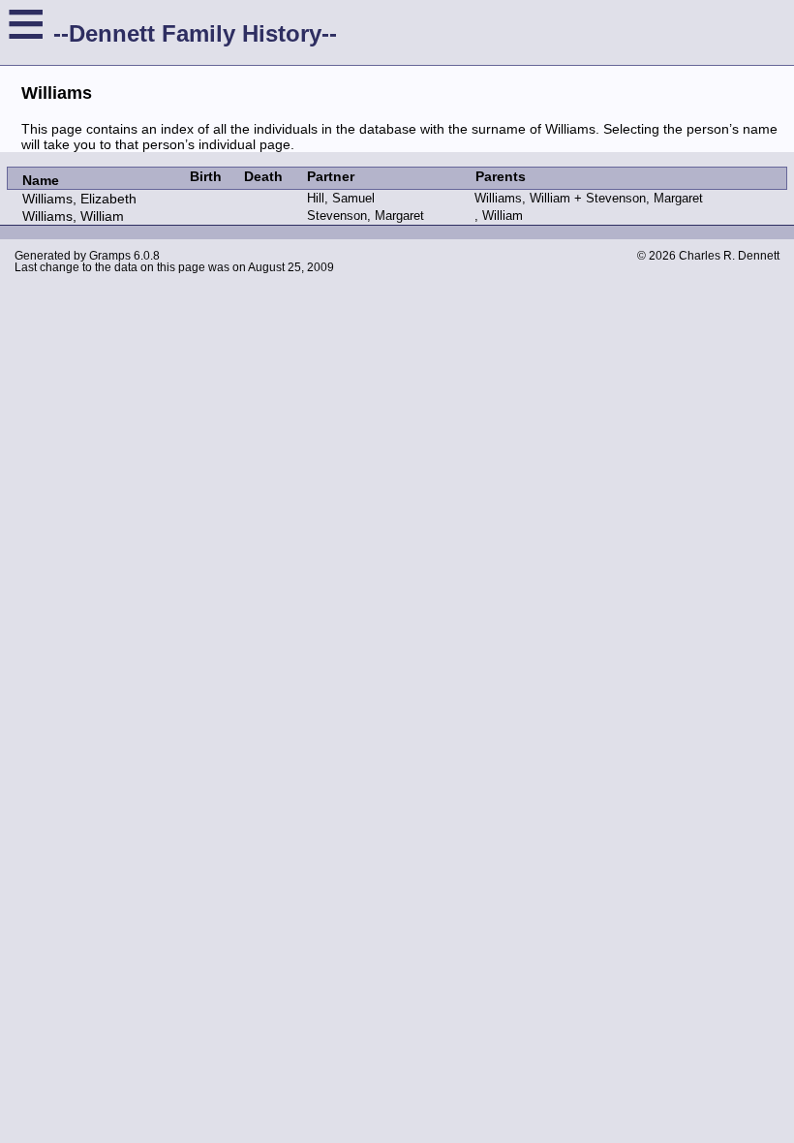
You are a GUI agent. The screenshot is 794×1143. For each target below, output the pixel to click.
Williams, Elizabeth (79, 198)
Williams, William (73, 216)
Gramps (110, 256)
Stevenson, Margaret (365, 215)
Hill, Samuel (341, 198)
